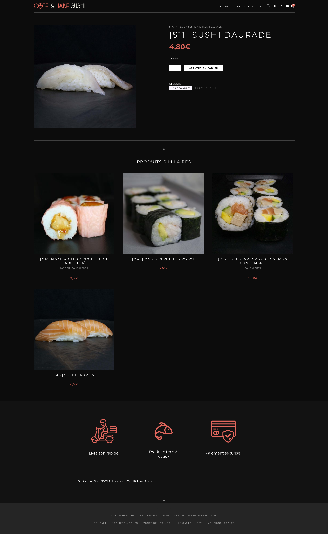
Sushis (192, 26)
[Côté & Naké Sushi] (86, 6)
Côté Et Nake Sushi (139, 481)
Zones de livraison (158, 523)
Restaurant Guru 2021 (92, 481)
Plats (182, 26)
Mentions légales (221, 523)
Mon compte (252, 6)
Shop (172, 26)
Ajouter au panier (203, 68)
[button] (268, 6)
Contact (100, 523)
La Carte (184, 523)
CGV (199, 523)
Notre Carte (229, 6)
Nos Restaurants (125, 523)
